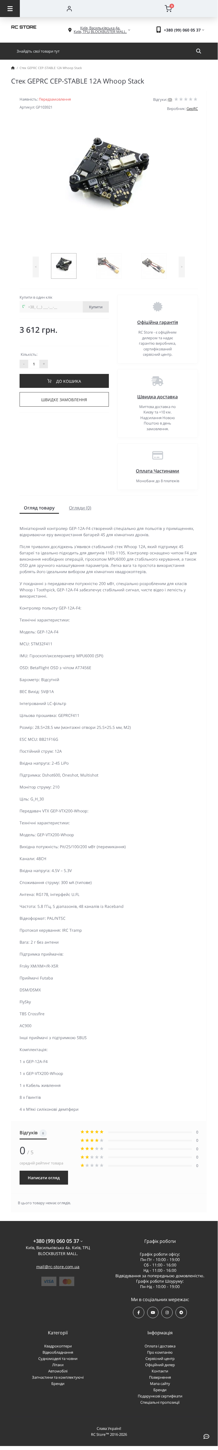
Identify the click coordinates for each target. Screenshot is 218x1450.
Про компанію (160, 1352)
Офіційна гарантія (157, 322)
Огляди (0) (80, 508)
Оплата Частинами (157, 471)
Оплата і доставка (160, 1346)
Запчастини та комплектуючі (58, 1377)
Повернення (160, 1377)
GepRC (192, 108)
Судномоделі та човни (57, 1358)
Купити (96, 306)
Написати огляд (44, 1177)
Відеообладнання (58, 1352)
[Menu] (10, 8)
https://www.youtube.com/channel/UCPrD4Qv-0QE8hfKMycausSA (152, 1312)
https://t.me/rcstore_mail (181, 1312)
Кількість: (29, 354)
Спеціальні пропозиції (159, 1402)
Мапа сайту (160, 1383)
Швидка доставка (157, 397)
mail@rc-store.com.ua (58, 1266)
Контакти (160, 1371)
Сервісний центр (160, 1358)
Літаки (58, 1364)
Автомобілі (57, 1371)
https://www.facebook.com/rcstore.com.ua (138, 1312)
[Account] (69, 8)
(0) (170, 99)
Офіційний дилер (160, 1364)
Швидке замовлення (64, 399)
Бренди (57, 1383)
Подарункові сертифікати (160, 1396)
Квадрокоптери (58, 1346)
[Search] (199, 51)
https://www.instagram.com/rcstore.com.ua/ (167, 1312)
